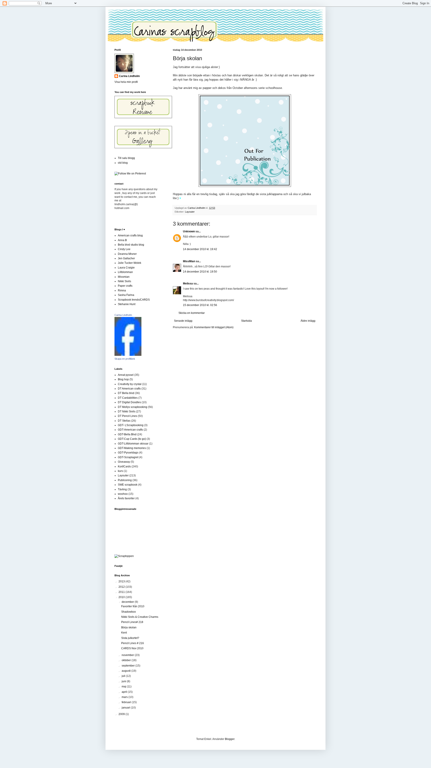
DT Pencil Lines (127, 416)
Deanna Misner (127, 253)
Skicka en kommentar (191, 313)
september (128, 665)
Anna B (122, 240)
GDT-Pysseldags (128, 452)
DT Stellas (124, 420)
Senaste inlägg (183, 320)
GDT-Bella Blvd (127, 434)
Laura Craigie (126, 267)
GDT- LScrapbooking (130, 425)
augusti (126, 670)
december (128, 601)
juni (124, 681)
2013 (122, 581)
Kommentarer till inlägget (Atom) (213, 327)
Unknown (189, 231)
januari (126, 707)
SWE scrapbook (127, 484)
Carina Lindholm (129, 76)
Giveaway (124, 461)
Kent (124, 632)
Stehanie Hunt (126, 304)
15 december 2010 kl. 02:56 (200, 305)
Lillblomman (125, 272)
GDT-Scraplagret (128, 457)
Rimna (122, 290)
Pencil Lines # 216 (132, 643)
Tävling (122, 489)
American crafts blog (130, 235)
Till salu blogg (126, 158)
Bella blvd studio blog (131, 244)
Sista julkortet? (130, 638)
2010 (122, 597)
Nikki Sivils (124, 281)
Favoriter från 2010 (132, 606)
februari (127, 702)
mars (125, 697)
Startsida (246, 320)
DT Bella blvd (126, 393)
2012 (122, 586)
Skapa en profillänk (124, 358)
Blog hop (123, 379)
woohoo (123, 493)
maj (124, 686)
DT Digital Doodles (129, 402)
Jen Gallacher (126, 258)
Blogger (229, 739)
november (128, 655)
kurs (120, 471)
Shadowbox (128, 611)
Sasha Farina (126, 295)
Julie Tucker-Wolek (129, 262)
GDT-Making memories (132, 448)
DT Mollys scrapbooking (132, 407)
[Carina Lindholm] (127, 354)
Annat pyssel (126, 374)
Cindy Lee (124, 249)
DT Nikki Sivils (126, 411)
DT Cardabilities (128, 397)
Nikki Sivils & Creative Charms (139, 616)
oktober (127, 660)
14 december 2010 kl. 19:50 (200, 271)
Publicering (125, 480)
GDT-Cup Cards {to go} (132, 438)
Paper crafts (125, 285)
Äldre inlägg (308, 320)
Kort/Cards (124, 466)
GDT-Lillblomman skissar (133, 443)
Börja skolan (128, 627)
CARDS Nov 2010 (132, 648)
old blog (123, 162)
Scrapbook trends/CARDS (134, 299)
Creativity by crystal (129, 384)
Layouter (190, 211)
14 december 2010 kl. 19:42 (200, 249)
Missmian (124, 276)
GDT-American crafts (130, 429)
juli (124, 676)
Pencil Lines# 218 (132, 622)
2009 (122, 714)
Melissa (188, 283)
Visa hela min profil (126, 82)
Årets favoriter (126, 498)
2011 (122, 592)
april (125, 691)
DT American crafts (129, 388)
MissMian (189, 261)
